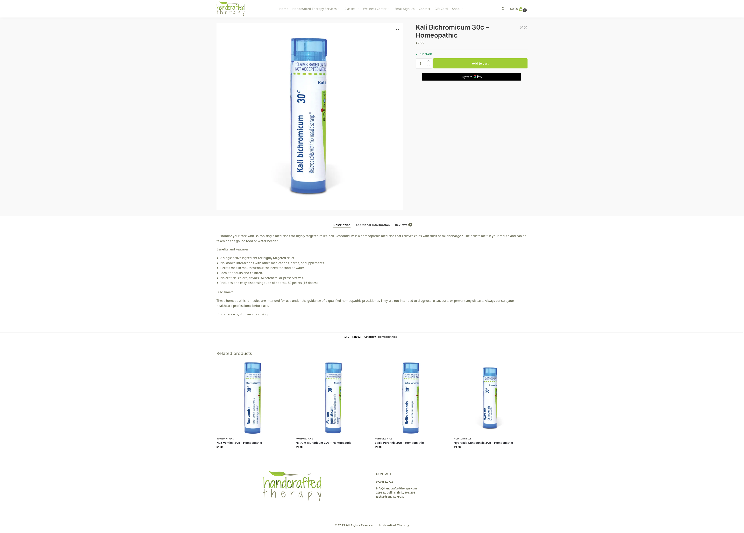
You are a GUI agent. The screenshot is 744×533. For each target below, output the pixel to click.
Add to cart (480, 63)
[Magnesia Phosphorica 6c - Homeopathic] (526, 28)
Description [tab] (342, 225)
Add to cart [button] (253, 455)
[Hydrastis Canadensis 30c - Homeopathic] (522, 28)
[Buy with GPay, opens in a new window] (471, 77)
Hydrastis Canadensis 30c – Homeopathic (483, 443)
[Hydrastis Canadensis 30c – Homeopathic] (490, 398)
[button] (519, 9)
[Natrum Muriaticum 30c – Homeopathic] (332, 398)
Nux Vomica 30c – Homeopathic (239, 443)
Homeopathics (387, 337)
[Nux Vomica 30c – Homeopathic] (253, 398)
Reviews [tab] (403, 225)
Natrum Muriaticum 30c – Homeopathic (323, 443)
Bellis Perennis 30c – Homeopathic (399, 443)
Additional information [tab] (373, 225)
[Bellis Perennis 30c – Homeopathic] (411, 398)
